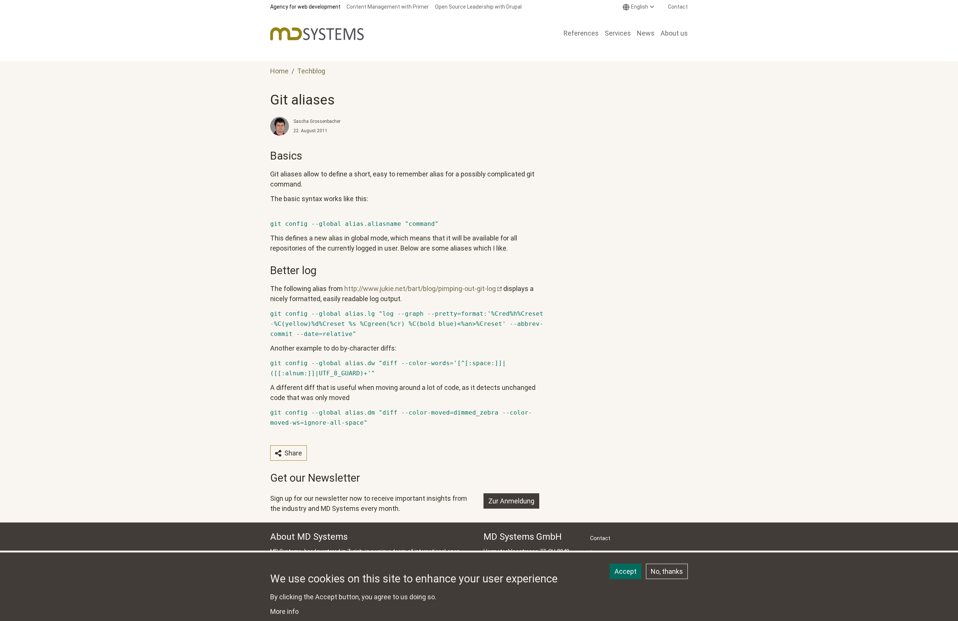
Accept (625, 571)
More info (284, 611)
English (639, 7)
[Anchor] (265, 156)
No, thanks (667, 571)
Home (279, 71)
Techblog (311, 71)
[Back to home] (317, 33)
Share (292, 453)
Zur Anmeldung (511, 501)
